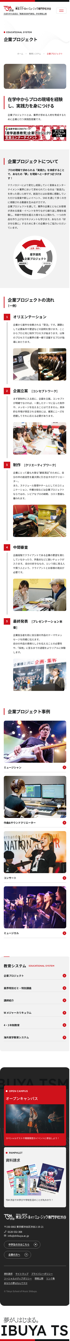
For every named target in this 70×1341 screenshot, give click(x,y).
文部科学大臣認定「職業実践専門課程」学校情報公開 (25, 13)
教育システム (35, 53)
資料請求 (45, 1336)
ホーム (20, 53)
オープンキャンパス (19, 1336)
